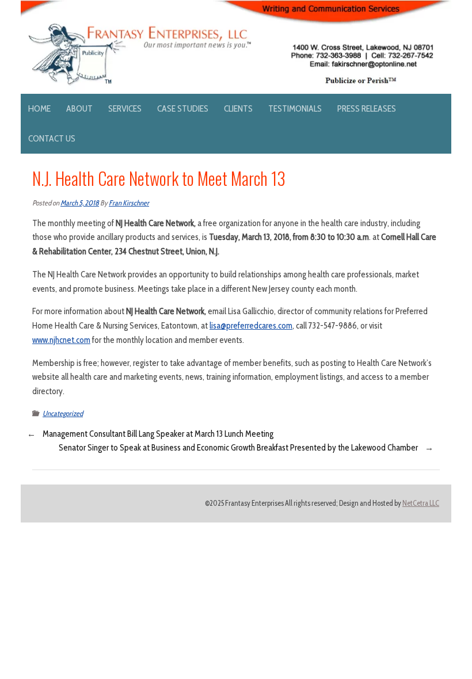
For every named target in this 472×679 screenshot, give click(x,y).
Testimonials (295, 108)
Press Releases (366, 108)
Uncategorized (63, 413)
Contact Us (51, 138)
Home (39, 108)
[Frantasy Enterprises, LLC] (236, 7)
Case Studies (182, 108)
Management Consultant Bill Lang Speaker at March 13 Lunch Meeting (158, 434)
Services (125, 108)
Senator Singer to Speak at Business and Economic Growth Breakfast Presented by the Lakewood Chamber (238, 448)
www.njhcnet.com (61, 340)
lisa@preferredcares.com (251, 326)
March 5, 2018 (79, 203)
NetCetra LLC (420, 503)
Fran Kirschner (129, 203)
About (79, 108)
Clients (238, 108)
